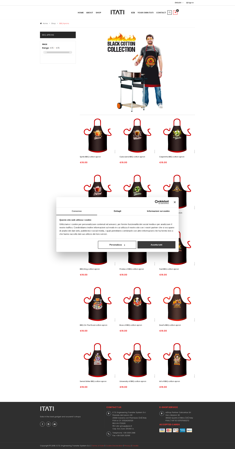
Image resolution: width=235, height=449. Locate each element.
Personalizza (115, 245)
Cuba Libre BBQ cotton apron (132, 156)
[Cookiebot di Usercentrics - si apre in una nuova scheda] (157, 202)
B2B (133, 12)
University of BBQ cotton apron (133, 381)
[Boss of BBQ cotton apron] (137, 304)
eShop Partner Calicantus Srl (178, 412)
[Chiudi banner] (175, 202)
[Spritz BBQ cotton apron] (97, 135)
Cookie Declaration (114, 445)
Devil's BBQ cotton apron (170, 325)
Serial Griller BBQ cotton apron (93, 381)
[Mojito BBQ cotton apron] (137, 191)
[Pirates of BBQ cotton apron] (137, 261)
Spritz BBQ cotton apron (90, 156)
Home (81, 12)
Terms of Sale (98, 445)
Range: (45, 48)
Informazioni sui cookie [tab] (158, 211)
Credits (135, 445)
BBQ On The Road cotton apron (93, 325)
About (89, 12)
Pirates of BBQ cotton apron (132, 269)
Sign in (191, 2)
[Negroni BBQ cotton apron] (97, 191)
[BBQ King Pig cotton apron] (177, 191)
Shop (98, 12)
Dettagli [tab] (117, 211)
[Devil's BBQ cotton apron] (177, 304)
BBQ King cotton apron (90, 269)
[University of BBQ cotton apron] (137, 360)
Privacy (127, 445)
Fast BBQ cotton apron (169, 269)
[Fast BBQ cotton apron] (177, 261)
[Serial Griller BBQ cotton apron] (97, 360)
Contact (161, 12)
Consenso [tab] (77, 211)
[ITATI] (117, 12)
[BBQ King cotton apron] (97, 261)
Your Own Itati (146, 12)
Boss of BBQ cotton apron (131, 325)
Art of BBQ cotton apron (169, 381)
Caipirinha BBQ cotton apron (171, 156)
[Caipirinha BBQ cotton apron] (177, 135)
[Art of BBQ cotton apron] (177, 360)
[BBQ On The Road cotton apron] (97, 304)
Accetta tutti (156, 245)
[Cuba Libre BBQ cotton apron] (137, 135)
